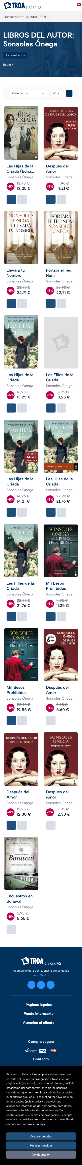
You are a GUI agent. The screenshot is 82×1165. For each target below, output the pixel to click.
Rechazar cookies (41, 1145)
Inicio (7, 65)
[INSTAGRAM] (31, 985)
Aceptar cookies (41, 1136)
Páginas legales (39, 1005)
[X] (41, 985)
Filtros (69, 93)
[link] (22, 199)
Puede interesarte (39, 1013)
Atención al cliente (38, 1022)
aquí (42, 1124)
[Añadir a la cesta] (11, 199)
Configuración (41, 1154)
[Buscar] (75, 16)
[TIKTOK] (51, 985)
